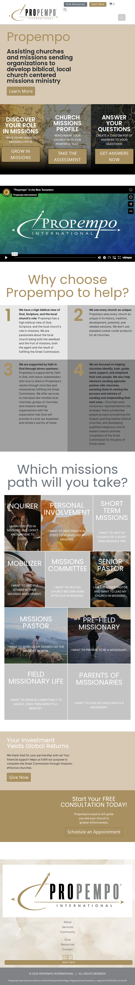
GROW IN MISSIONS (21, 154)
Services (67, 927)
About (68, 922)
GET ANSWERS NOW (114, 156)
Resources (67, 944)
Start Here (97, 4)
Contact (67, 949)
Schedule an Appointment (94, 832)
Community (67, 932)
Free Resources (75, 4)
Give (68, 939)
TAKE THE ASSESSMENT (67, 156)
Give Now (18, 777)
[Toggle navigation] (122, 17)
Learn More (21, 91)
